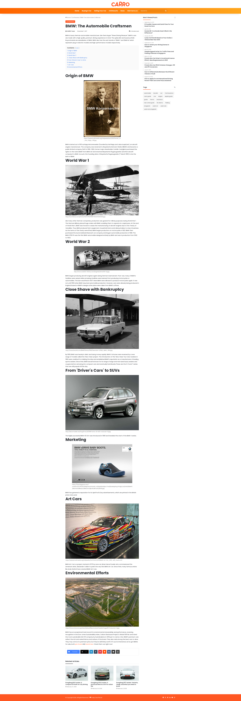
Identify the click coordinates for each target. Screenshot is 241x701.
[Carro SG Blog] (120, 4)
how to (152, 99)
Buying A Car (86, 11)
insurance (159, 99)
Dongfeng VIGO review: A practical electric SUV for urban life (102, 684)
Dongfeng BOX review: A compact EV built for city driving (76, 683)
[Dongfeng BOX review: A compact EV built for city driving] (76, 673)
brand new (89, 644)
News (122, 11)
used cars (163, 106)
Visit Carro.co (132, 11)
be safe (155, 93)
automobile (147, 93)
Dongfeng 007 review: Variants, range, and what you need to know (127, 684)
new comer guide (149, 103)
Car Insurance (169, 93)
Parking (167, 103)
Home (77, 11)
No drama (160, 103)
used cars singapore (150, 109)
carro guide (147, 96)
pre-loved (78, 644)
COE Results (113, 11)
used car (155, 106)
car (161, 93)
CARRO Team (71, 31)
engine (160, 96)
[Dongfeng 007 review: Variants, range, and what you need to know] (127, 673)
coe (155, 96)
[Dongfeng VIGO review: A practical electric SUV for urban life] (102, 673)
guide (146, 99)
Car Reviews (75, 17)
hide (77, 48)
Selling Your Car (100, 11)
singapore (147, 106)
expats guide (168, 96)
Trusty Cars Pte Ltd (96, 697)
